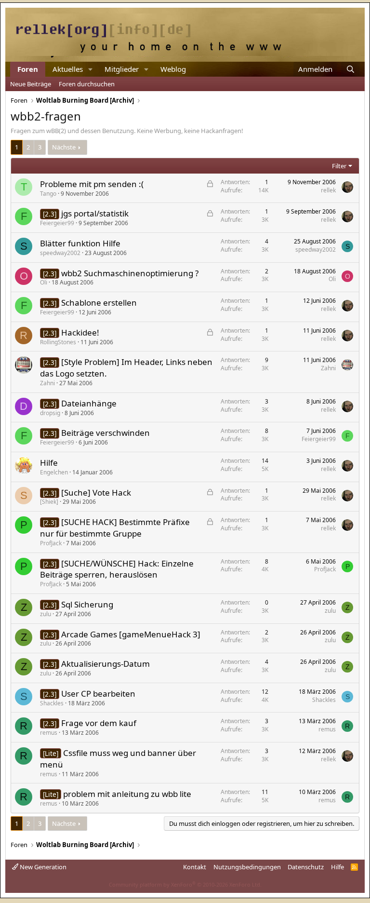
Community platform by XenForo (185, 884)
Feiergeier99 (57, 223)
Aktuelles (68, 69)
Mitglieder (122, 69)
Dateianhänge (89, 403)
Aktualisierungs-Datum (105, 663)
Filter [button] (339, 166)
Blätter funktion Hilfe (80, 243)
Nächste (64, 147)
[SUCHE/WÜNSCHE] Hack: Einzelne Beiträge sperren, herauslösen (117, 569)
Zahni (47, 383)
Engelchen (54, 472)
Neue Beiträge (30, 84)
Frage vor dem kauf (98, 722)
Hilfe (49, 462)
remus (48, 732)
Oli (43, 282)
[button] (90, 69)
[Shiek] (49, 502)
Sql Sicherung (87, 604)
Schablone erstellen (99, 302)
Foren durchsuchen (87, 84)
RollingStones (58, 342)
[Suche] (350, 69)
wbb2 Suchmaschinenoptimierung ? (129, 273)
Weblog (173, 69)
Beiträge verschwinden (105, 432)
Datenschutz (306, 867)
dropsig (50, 413)
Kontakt (194, 867)
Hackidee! (80, 332)
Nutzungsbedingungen (247, 867)
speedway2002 (60, 253)
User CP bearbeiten (98, 693)
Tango (48, 193)
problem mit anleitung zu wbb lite (127, 793)
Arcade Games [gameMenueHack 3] (130, 634)
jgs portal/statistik (95, 213)
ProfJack (51, 543)
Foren (27, 69)
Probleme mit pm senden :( (92, 183)
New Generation (42, 867)
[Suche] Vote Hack (96, 492)
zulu (45, 614)
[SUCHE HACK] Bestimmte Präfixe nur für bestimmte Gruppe (115, 527)
